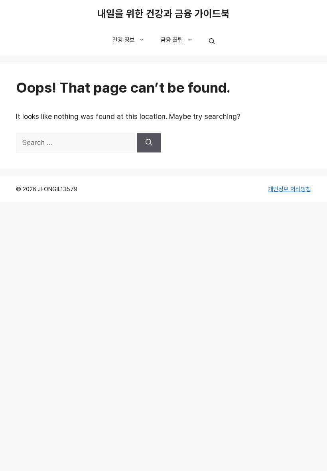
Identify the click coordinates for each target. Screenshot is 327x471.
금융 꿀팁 (172, 40)
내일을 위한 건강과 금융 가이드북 (163, 14)
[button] (212, 42)
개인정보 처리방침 (289, 189)
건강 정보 (123, 40)
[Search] (149, 142)
